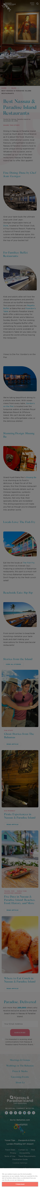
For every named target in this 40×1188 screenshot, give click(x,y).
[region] (20, 1178)
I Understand (20, 1184)
